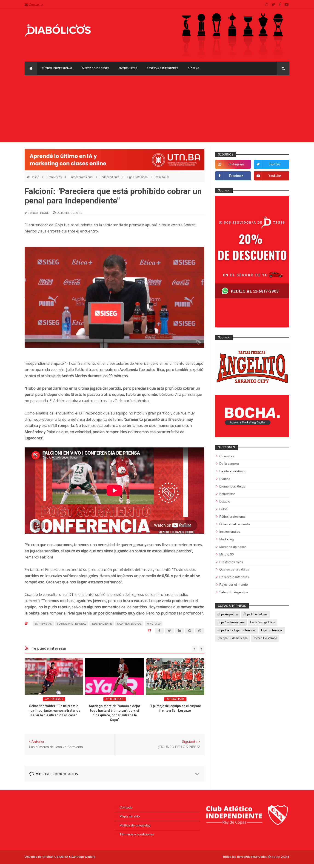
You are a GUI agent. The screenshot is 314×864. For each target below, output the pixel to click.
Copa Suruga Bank (262, 622)
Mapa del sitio (130, 816)
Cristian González (55, 857)
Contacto (36, 4)
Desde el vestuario (232, 471)
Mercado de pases (95, 68)
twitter (274, 164)
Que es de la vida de (234, 569)
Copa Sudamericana (230, 622)
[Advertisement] (157, 110)
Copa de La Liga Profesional (236, 630)
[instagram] (266, 4)
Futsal (223, 509)
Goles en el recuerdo (234, 524)
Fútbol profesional (57, 68)
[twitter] (273, 4)
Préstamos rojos (231, 562)
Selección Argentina (233, 592)
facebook (236, 176)
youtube (274, 176)
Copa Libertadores (255, 614)
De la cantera (229, 463)
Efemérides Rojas (232, 486)
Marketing (226, 539)
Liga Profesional (138, 177)
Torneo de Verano (265, 638)
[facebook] (280, 4)
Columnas (226, 456)
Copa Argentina (227, 614)
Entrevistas (128, 68)
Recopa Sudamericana (232, 638)
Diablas (194, 68)
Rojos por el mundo (233, 584)
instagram (236, 164)
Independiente (110, 177)
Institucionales (229, 531)
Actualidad (54, 699)
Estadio (224, 501)
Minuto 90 (162, 177)
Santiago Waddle (83, 857)
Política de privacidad (135, 825)
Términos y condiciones (137, 834)
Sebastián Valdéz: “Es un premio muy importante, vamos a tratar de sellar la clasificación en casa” (54, 710)
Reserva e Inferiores (162, 68)
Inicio (36, 177)
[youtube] (286, 4)
